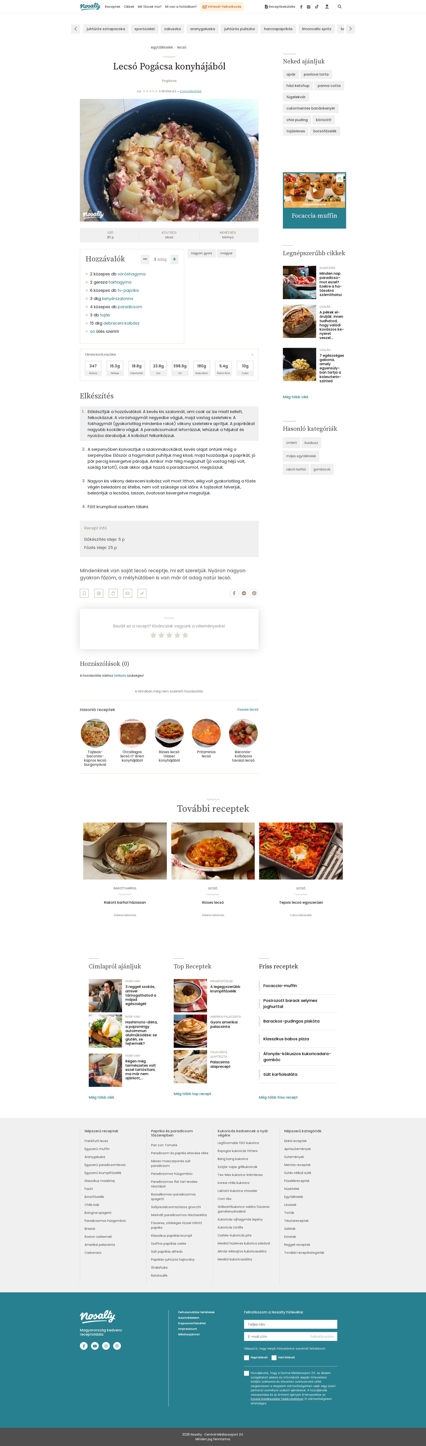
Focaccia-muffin (280, 985)
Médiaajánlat (189, 1334)
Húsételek (291, 1189)
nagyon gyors (201, 253)
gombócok (322, 469)
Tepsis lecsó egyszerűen (301, 902)
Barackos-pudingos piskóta (291, 1021)
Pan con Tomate (164, 1145)
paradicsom (130, 307)
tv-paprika (128, 290)
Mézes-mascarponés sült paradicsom (171, 1163)
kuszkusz (311, 443)
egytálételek (162, 47)
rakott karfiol (296, 469)
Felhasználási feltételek (196, 1312)
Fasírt (89, 1189)
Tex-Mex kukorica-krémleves (240, 1175)
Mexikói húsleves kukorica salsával (244, 1243)
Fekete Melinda (125, 915)
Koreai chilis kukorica (233, 1183)
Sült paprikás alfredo (167, 1251)
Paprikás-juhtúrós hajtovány (173, 1259)
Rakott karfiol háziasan (125, 902)
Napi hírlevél (259, 1357)
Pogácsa (169, 80)
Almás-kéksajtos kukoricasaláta (242, 1251)
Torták (289, 1213)
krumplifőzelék (221, 981)
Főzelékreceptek (297, 1181)
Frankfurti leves (96, 1141)
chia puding (297, 119)
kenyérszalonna (117, 298)
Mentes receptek (297, 1165)
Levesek (290, 1205)
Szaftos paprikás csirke (168, 1243)
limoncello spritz (316, 28)
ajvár (291, 74)
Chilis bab (92, 1205)
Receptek (112, 6)
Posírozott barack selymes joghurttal (290, 1003)
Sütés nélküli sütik (297, 1173)
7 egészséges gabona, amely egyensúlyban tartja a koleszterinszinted (332, 368)
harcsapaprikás (278, 28)
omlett (291, 443)
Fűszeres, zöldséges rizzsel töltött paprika (176, 1225)
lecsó (181, 47)
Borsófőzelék (94, 1197)
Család (325, 307)
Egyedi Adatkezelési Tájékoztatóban (277, 1399)
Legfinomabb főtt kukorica (238, 1143)
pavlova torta (316, 74)
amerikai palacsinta (225, 1017)
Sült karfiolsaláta (280, 1074)
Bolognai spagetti (98, 1213)
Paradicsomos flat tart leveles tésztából (174, 1184)
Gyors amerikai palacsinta (224, 1024)
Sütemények (294, 1157)
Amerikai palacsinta (100, 1244)
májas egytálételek (301, 456)
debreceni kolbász (121, 323)
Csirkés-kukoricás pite (235, 1235)
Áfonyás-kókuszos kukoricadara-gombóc (297, 1056)
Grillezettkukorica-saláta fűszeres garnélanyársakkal (244, 1209)
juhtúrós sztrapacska (106, 28)
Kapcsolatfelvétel (192, 1323)
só (92, 331)
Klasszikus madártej (100, 1181)
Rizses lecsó (213, 902)
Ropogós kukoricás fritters (238, 1151)
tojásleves (295, 131)
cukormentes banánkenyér (310, 108)
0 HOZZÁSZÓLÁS (191, 91)
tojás (105, 315)
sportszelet (144, 28)
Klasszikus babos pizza (286, 1039)
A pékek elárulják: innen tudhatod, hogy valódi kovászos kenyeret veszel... (332, 325)
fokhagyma (119, 282)
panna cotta (329, 85)
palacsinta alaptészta (218, 1054)
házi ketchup (298, 85)
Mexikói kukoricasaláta (235, 1259)
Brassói (90, 1229)
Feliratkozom (322, 1336)
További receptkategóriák (304, 1252)
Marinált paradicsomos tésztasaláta (179, 1215)
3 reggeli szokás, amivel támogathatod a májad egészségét (140, 995)
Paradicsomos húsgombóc (105, 1221)
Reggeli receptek (297, 1244)
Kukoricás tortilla (230, 1227)
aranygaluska (202, 28)
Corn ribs (224, 1199)
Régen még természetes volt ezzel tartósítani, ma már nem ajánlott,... (140, 1069)
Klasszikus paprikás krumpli (171, 1235)
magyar (226, 253)
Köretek (290, 1236)
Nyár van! (132, 981)
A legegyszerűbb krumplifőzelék (225, 989)
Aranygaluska (95, 1157)
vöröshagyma (132, 274)
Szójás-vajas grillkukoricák (237, 1167)
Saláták (290, 1229)
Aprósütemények (297, 1149)
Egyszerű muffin (97, 1149)
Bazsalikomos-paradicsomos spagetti (173, 1196)
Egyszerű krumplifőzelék (103, 1173)
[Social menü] (309, 6)
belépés (120, 675)
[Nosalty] (90, 6)
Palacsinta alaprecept (220, 1064)
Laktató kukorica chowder (237, 1191)
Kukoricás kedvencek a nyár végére (243, 1133)
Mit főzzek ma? (150, 6)
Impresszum (187, 1329)
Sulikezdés (327, 268)
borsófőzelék (325, 131)
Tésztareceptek (296, 1221)
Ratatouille (159, 1275)
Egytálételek (293, 1197)
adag (162, 259)
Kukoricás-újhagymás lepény (240, 1219)
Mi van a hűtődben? (181, 6)
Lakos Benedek (301, 915)
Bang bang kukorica (233, 1159)
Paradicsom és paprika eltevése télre (179, 1153)
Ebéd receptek (295, 1141)
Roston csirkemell (98, 1236)
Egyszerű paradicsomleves (105, 1165)
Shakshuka (159, 1267)
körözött (323, 119)
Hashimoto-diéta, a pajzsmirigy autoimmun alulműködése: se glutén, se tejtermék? (141, 1033)
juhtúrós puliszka (239, 28)
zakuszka (172, 28)
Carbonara (93, 1252)
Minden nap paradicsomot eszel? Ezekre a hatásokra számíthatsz (331, 284)
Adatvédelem (188, 1318)
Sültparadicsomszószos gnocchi (176, 1207)
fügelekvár (296, 97)
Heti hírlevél (286, 1357)
